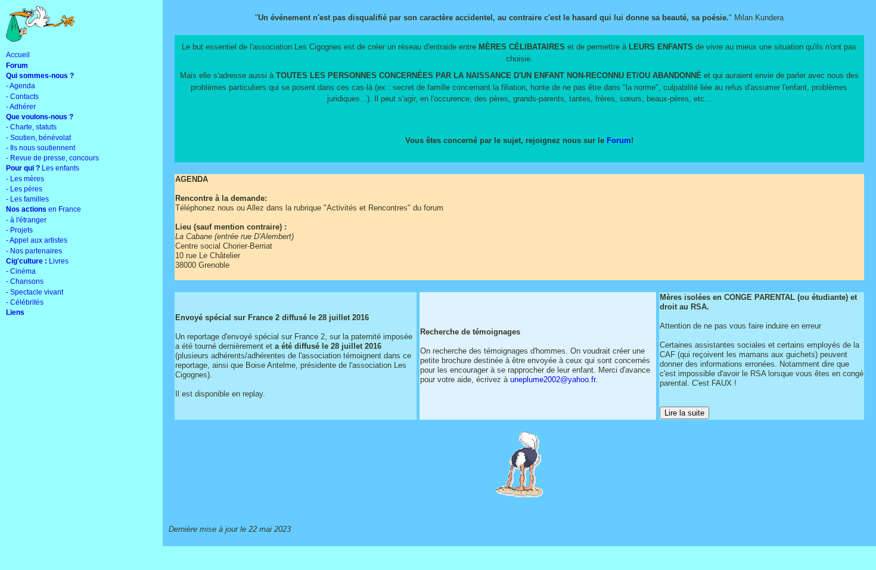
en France (43, 209)
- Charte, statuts (31, 127)
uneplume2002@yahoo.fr (552, 379)
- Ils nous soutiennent (40, 147)
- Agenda (20, 85)
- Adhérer (21, 106)
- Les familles (27, 199)
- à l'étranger (26, 220)
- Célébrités (25, 302)
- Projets (19, 230)
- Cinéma (21, 271)
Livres (37, 261)
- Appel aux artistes (36, 240)
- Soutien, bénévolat (38, 137)
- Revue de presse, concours (52, 158)
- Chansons (25, 281)
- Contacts (22, 96)
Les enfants (42, 168)
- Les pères (24, 189)
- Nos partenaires (34, 251)
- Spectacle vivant (34, 292)
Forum (619, 140)
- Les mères (25, 178)
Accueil (18, 54)
